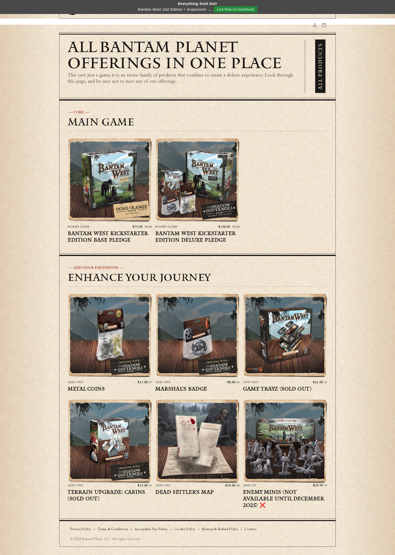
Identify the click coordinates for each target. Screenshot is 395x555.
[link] (81, 529)
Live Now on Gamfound (235, 9)
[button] (110, 180)
